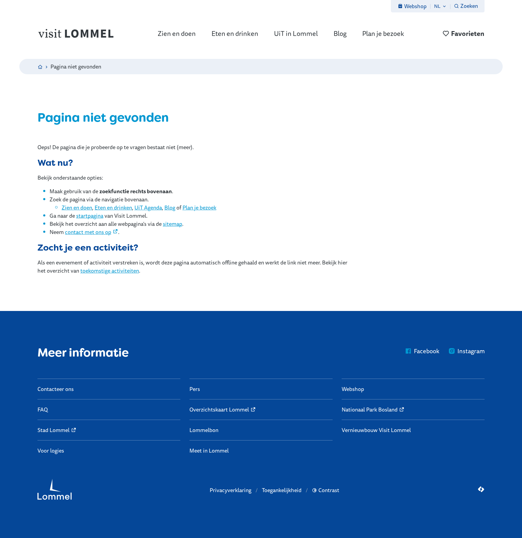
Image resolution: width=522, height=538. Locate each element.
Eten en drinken (113, 207)
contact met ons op (88, 232)
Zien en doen (77, 207)
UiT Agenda (148, 207)
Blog (169, 207)
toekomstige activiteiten (109, 270)
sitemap (172, 223)
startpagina (89, 215)
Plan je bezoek (199, 207)
